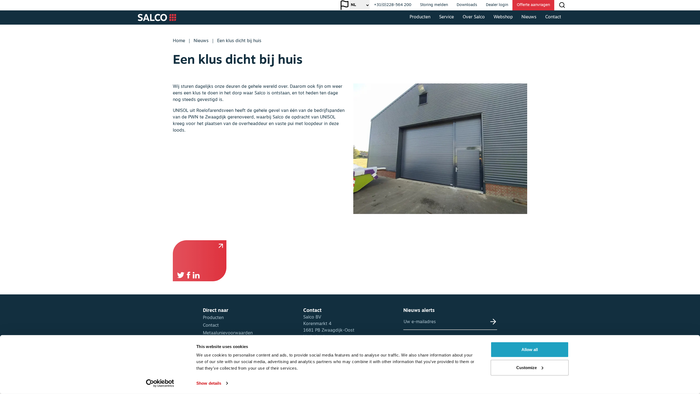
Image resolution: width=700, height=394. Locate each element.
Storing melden (434, 5)
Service (446, 17)
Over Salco (474, 17)
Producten (420, 17)
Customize (526, 367)
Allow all (529, 349)
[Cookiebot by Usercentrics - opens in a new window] (160, 383)
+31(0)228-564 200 (392, 5)
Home (179, 41)
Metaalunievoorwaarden (228, 333)
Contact (553, 17)
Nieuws (528, 17)
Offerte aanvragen (533, 5)
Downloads (467, 5)
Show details (208, 383)
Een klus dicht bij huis (239, 41)
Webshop (503, 17)
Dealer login (497, 5)
